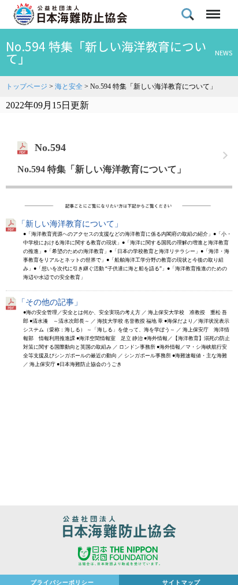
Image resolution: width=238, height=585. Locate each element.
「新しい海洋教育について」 (69, 224)
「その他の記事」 (49, 302)
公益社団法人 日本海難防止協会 (119, 528)
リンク (119, 155)
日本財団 (119, 557)
